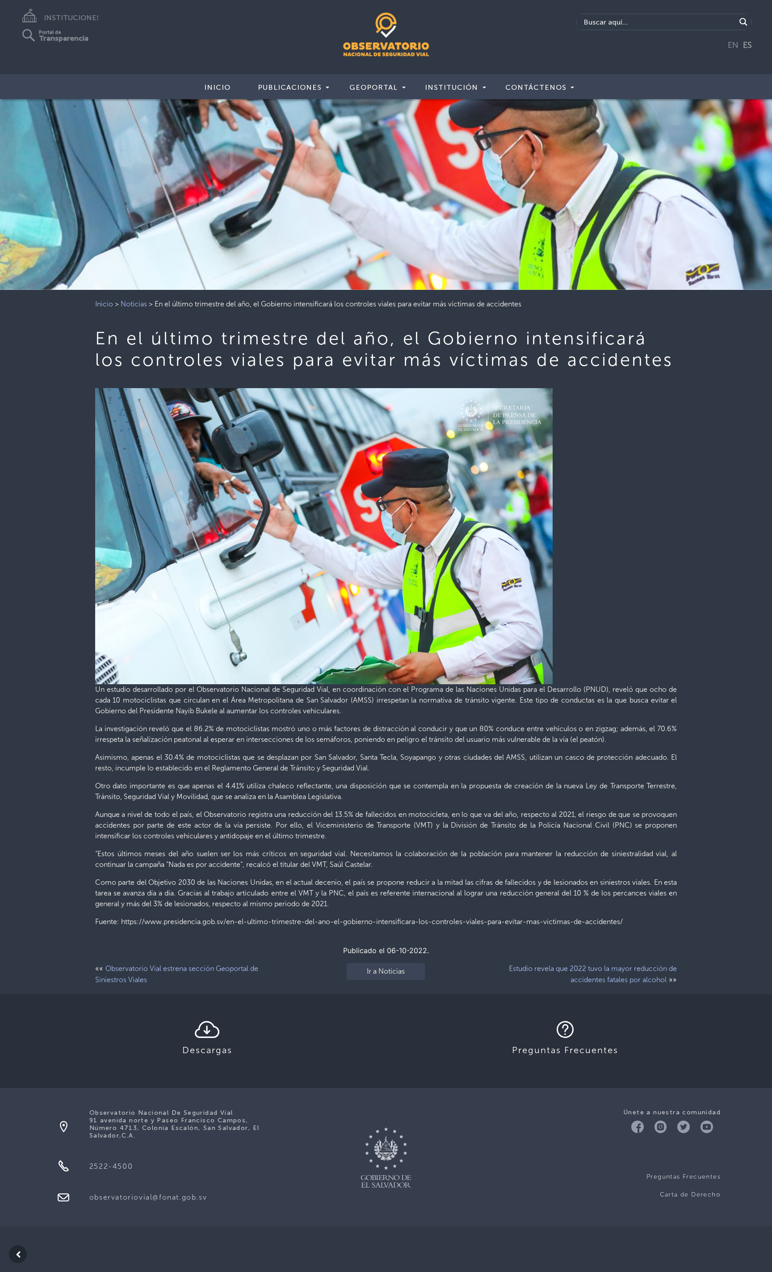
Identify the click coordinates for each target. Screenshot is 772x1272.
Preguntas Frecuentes (683, 1176)
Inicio (217, 87)
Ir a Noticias (386, 971)
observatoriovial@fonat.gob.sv (148, 1197)
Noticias (134, 304)
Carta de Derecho (690, 1194)
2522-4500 (111, 1166)
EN (733, 45)
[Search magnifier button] (743, 21)
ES (747, 45)
